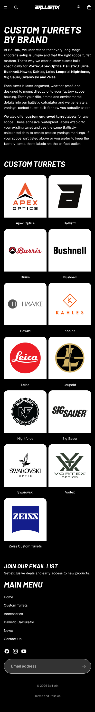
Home (8, 597)
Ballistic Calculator (19, 622)
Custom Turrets (16, 605)
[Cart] (89, 7)
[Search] (16, 7)
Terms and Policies (47, 696)
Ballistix (53, 686)
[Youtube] (24, 651)
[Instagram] (15, 651)
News (8, 630)
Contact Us (12, 639)
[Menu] (5, 7)
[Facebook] (7, 651)
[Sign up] (84, 666)
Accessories (13, 614)
